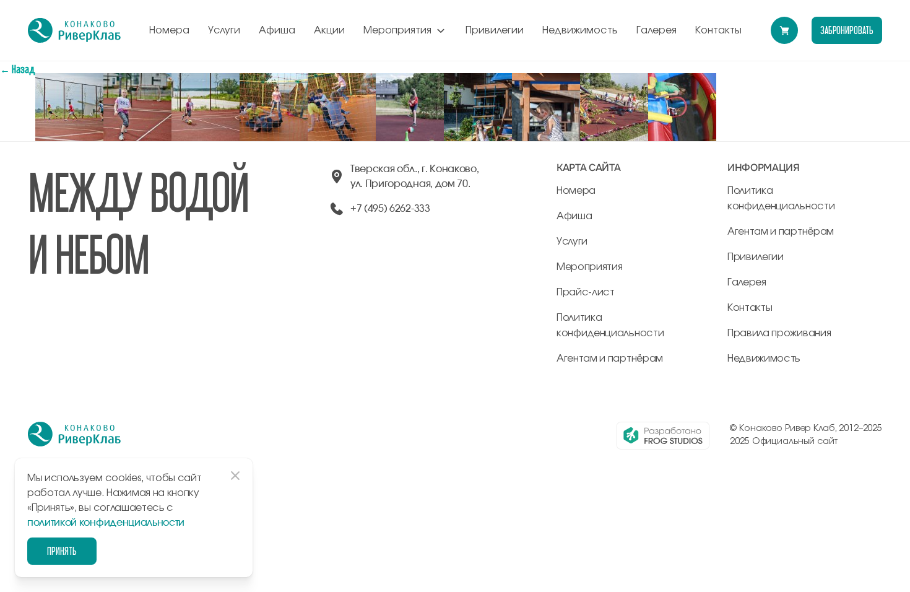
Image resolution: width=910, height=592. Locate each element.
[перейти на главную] (74, 30)
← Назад (17, 69)
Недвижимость (580, 30)
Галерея (656, 30)
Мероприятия (397, 30)
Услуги (224, 30)
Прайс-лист (586, 292)
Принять (62, 551)
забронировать (846, 30)
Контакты (718, 30)
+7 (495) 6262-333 (390, 209)
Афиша (277, 30)
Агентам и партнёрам (610, 358)
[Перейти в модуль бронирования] (784, 30)
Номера (169, 30)
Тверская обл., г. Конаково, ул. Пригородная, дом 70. (414, 176)
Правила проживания (779, 333)
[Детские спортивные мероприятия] (69, 80)
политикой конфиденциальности (105, 523)
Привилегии (495, 30)
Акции (329, 30)
